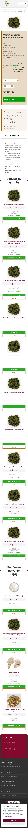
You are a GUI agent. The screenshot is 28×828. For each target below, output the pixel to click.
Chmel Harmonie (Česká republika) (14, 317)
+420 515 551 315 (7, 764)
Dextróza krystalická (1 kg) (14, 596)
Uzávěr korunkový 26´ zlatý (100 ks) (14, 710)
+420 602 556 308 (10, 126)
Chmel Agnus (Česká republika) (14, 467)
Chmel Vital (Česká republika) (14, 392)
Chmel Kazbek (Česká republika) (14, 204)
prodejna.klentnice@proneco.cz (11, 766)
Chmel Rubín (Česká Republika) (14, 429)
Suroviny (18, 10)
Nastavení (14, 823)
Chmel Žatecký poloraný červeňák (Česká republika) (14, 242)
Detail (14, 222)
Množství (5, 83)
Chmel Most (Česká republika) (14, 504)
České (6, 11)
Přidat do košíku (9, 99)
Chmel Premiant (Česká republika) (14, 280)
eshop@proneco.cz (10, 744)
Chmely (25, 10)
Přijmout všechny (14, 820)
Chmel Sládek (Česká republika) (14, 541)
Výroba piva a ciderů (9, 10)
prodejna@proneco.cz (9, 785)
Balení (4, 78)
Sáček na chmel (14, 672)
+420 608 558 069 (10, 742)
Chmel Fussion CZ (14, 355)
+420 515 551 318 (7, 783)
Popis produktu (13, 135)
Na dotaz (13, 332)
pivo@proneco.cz (10, 128)
